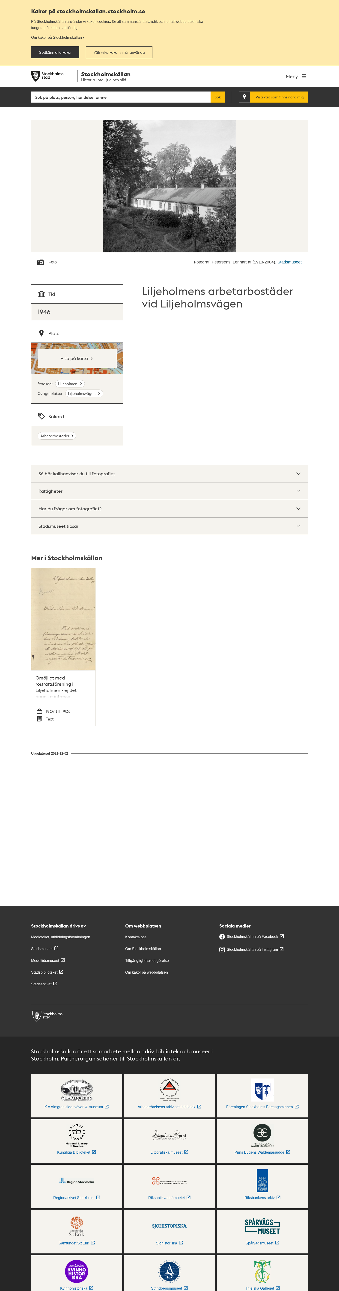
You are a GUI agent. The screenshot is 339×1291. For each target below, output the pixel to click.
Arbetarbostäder (54, 435)
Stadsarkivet (41, 984)
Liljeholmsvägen (82, 393)
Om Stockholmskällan (143, 949)
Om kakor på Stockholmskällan (56, 37)
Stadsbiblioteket (44, 972)
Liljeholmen (68, 383)
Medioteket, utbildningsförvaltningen (60, 937)
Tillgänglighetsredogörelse (147, 961)
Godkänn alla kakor (55, 52)
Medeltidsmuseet (45, 961)
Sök (218, 97)
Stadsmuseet (289, 262)
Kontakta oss (135, 937)
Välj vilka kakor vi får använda (119, 52)
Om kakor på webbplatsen (146, 972)
